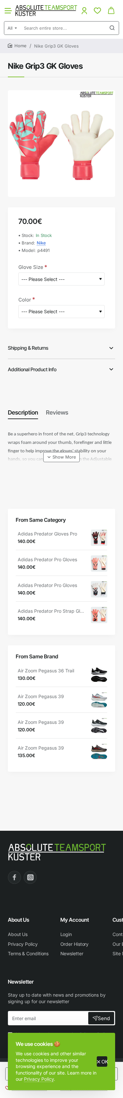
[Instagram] (30, 877)
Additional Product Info (32, 369)
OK (104, 1062)
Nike (41, 242)
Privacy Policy (39, 1079)
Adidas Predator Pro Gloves (47, 559)
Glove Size (30, 267)
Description (23, 412)
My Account (74, 919)
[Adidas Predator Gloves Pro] (99, 538)
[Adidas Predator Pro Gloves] (99, 563)
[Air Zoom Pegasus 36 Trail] (99, 674)
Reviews (57, 412)
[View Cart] (111, 10)
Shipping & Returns (28, 348)
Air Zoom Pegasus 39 (41, 696)
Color (24, 300)
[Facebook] (14, 877)
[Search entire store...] (112, 28)
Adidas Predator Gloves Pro (47, 533)
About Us (18, 919)
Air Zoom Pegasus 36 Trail (46, 670)
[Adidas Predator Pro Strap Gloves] (99, 615)
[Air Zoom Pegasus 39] (99, 700)
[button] (61, 457)
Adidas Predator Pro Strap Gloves (52, 611)
